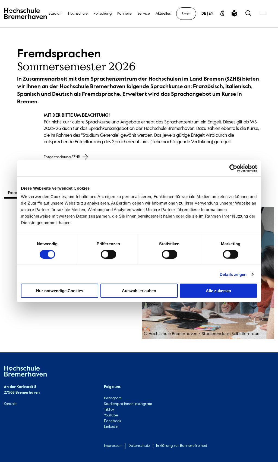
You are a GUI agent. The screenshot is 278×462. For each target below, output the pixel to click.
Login (186, 13)
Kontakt (10, 404)
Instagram (113, 398)
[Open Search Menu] (248, 13)
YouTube (111, 415)
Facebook (112, 421)
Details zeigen (233, 274)
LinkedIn (111, 427)
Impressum (113, 446)
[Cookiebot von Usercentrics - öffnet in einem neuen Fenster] (233, 168)
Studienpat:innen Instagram (128, 404)
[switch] (108, 254)
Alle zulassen (218, 290)
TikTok (109, 410)
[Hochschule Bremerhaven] (25, 372)
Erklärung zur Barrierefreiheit (181, 446)
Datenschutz (139, 446)
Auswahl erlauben (139, 290)
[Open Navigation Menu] (263, 13)
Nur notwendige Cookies (59, 290)
